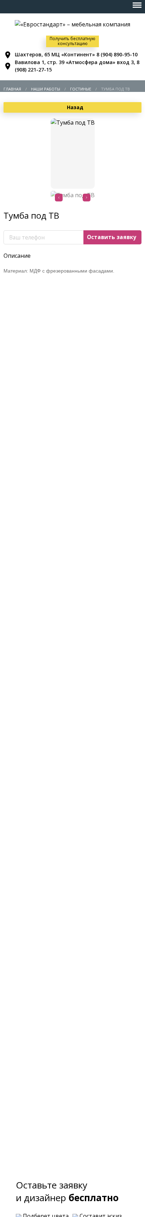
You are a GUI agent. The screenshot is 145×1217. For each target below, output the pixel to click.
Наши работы (45, 89)
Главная (12, 89)
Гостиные (80, 89)
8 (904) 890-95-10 (117, 54)
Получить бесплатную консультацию (72, 41)
